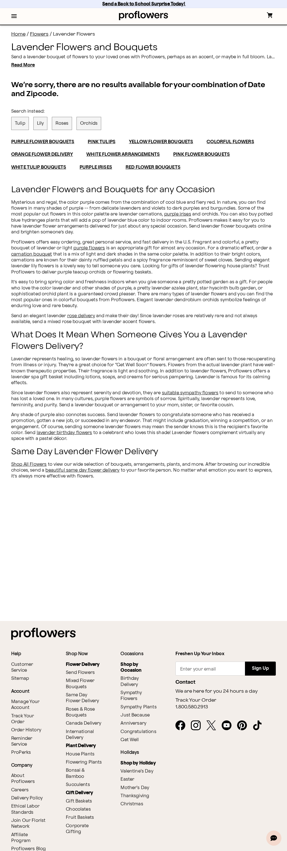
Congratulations (138, 732)
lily (40, 123)
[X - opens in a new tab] (213, 725)
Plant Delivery (81, 746)
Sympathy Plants (138, 707)
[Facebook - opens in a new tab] (182, 725)
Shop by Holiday (138, 763)
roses (61, 123)
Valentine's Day (137, 771)
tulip (20, 123)
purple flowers (89, 248)
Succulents (78, 785)
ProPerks (21, 752)
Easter (127, 779)
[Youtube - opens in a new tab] (229, 725)
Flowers (39, 34)
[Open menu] (14, 16)
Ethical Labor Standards (25, 809)
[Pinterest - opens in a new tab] (244, 725)
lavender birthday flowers (64, 433)
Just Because (135, 715)
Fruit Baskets (80, 817)
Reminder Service (21, 741)
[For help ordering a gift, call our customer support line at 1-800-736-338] (143, 15)
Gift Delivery (79, 793)
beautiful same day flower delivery (82, 470)
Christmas (132, 804)
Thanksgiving (135, 796)
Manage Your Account (25, 705)
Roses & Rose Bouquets (80, 712)
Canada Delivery (83, 723)
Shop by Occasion (131, 667)
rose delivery (81, 316)
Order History (26, 730)
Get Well (130, 740)
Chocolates (78, 809)
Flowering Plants (84, 762)
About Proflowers (23, 779)
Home (18, 34)
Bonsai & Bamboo (75, 773)
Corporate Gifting (77, 829)
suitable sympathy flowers (190, 393)
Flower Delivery (82, 664)
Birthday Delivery (130, 681)
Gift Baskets (79, 801)
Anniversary (133, 723)
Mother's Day (135, 788)
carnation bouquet (31, 254)
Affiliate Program (21, 838)
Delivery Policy (27, 798)
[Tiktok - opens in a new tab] (260, 725)
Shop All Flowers (29, 464)
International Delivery (80, 735)
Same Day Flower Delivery (82, 698)
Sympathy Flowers (131, 696)
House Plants (80, 754)
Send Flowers (80, 673)
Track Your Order (22, 719)
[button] (14, 16)
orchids (89, 123)
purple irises (177, 214)
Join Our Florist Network (28, 823)
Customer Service (22, 667)
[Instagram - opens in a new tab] (198, 725)
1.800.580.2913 (191, 707)
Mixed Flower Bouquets (80, 684)
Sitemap (20, 678)
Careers (20, 790)
